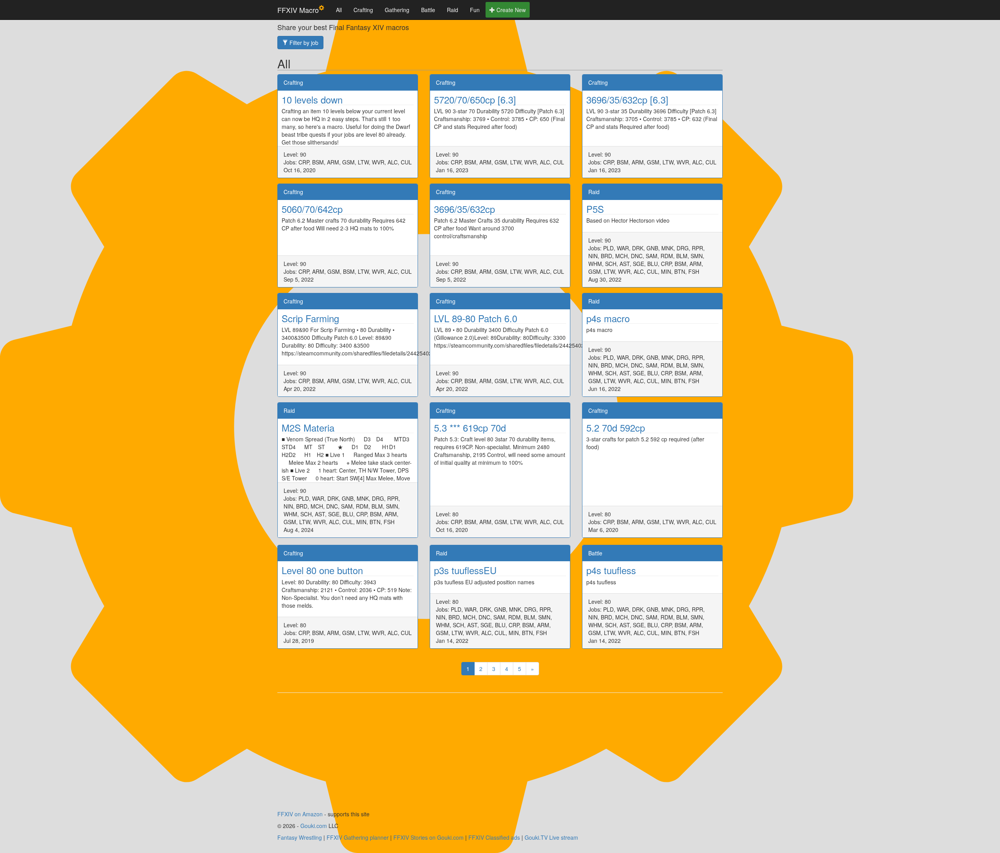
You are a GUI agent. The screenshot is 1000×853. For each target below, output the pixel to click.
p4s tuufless (611, 570)
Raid (452, 10)
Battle (428, 10)
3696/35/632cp (464, 209)
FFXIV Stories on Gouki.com (428, 837)
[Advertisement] (500, 755)
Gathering (397, 10)
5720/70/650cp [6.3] (475, 99)
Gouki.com (313, 826)
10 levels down (312, 99)
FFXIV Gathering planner (358, 837)
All (339, 10)
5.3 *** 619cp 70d (470, 427)
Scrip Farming (310, 318)
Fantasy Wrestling (299, 837)
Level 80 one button (322, 570)
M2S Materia (308, 427)
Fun (475, 10)
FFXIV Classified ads (494, 837)
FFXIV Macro (298, 10)
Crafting (363, 10)
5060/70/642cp (312, 209)
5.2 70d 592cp (615, 427)
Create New (510, 10)
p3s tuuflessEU (465, 570)
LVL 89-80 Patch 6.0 (475, 318)
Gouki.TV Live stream (551, 837)
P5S (595, 209)
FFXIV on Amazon (300, 814)
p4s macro (608, 318)
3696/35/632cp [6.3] (627, 99)
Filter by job (303, 42)
